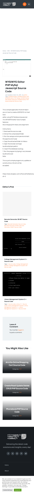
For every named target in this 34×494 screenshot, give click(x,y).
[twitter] (12, 453)
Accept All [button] (17, 490)
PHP (20, 369)
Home (4, 51)
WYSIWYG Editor (12, 96)
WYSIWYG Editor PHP (23, 96)
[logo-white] (9, 3)
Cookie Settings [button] (7, 490)
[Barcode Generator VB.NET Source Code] (17, 204)
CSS (8, 51)
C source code (12, 264)
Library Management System (16, 305)
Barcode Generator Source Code (17, 224)
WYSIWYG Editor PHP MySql (12, 98)
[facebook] (8, 453)
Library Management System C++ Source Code (15, 307)
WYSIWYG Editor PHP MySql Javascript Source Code (17, 100)
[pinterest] (21, 453)
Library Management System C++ (16, 306)
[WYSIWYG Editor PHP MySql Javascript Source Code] (17, 60)
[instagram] (17, 453)
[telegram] (25, 453)
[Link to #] (24, 4)
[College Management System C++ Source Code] (17, 233)
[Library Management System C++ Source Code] (17, 273)
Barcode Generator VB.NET (11, 225)
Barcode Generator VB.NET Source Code (14, 226)
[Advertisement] (17, 29)
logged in (21, 330)
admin (25, 95)
